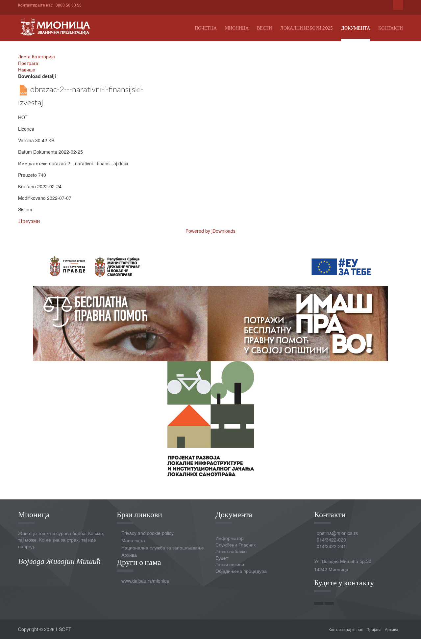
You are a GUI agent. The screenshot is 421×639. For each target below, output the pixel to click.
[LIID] (210, 418)
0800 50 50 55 (69, 5)
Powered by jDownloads (210, 230)
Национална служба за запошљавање (162, 547)
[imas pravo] (210, 303)
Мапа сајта (133, 540)
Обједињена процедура (241, 571)
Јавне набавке (231, 551)
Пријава (374, 629)
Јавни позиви (229, 564)
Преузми (29, 220)
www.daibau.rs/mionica (145, 580)
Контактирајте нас (35, 5)
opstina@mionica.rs (337, 533)
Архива (129, 554)
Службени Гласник (235, 544)
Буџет (221, 557)
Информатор (229, 538)
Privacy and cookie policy (147, 533)
